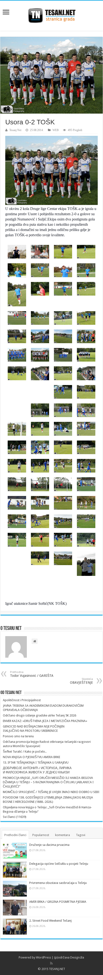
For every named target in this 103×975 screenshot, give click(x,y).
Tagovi (80, 835)
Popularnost (40, 835)
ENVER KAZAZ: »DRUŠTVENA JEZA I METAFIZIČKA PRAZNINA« (45, 721)
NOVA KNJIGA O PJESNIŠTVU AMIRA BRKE (31, 757)
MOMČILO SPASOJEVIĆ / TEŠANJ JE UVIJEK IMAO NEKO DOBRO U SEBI (51, 792)
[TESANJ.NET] (51, 15)
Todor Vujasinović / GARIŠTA (31, 674)
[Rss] (51, 963)
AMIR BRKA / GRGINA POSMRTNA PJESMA (57, 901)
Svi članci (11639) (14, 817)
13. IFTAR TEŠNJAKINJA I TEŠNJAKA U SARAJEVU (36, 762)
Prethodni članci (15, 835)
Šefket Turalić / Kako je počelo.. (24, 751)
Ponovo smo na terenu (18, 736)
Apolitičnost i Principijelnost (22, 700)
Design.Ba (77, 957)
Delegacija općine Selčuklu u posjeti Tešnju (58, 863)
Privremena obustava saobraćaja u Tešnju (58, 883)
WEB (55, 130)
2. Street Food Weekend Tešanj (50, 920)
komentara (62, 835)
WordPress (43, 957)
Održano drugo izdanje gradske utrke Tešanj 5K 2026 (39, 715)
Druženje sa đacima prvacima (49, 845)
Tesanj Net (15, 130)
